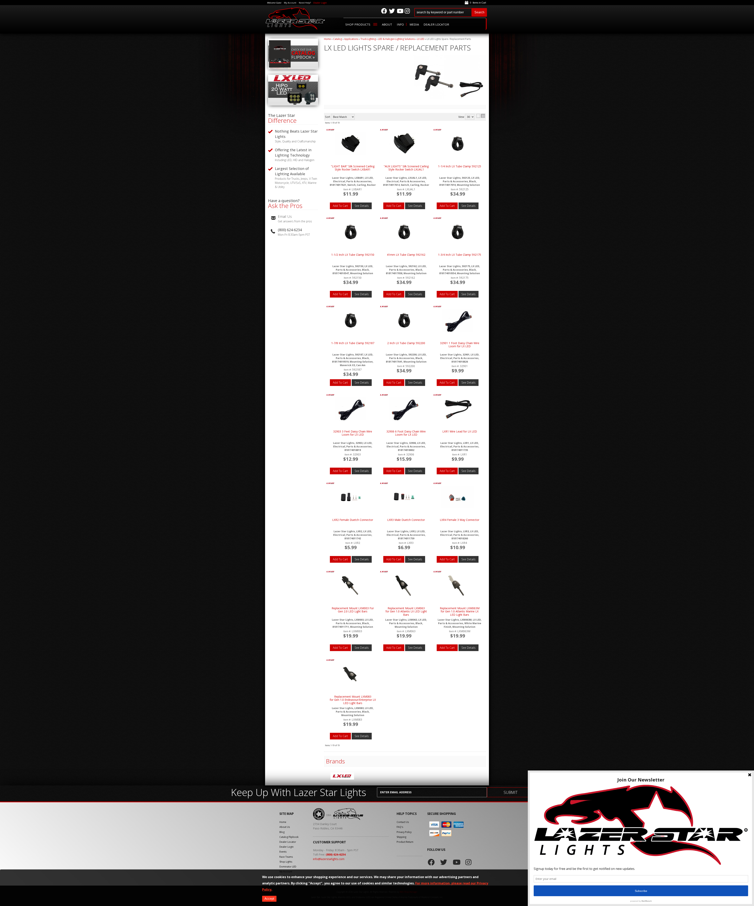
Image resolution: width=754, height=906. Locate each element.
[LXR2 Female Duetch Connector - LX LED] (330, 484)
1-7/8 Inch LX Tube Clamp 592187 (352, 343)
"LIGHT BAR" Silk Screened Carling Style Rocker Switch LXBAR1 (352, 168)
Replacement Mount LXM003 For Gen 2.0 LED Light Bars (353, 610)
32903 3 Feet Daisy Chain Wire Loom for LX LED (352, 433)
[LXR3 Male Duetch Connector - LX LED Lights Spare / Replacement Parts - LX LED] (404, 497)
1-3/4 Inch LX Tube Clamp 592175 (459, 255)
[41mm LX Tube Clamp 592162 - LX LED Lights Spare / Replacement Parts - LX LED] (404, 232)
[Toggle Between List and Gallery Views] (480, 116)
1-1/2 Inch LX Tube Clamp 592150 (352, 255)
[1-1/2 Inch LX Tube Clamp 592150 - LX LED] (330, 218)
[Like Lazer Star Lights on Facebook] (384, 11)
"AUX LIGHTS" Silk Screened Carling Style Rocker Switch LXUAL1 (406, 168)
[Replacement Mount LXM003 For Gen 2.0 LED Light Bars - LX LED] (330, 572)
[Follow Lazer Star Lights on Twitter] (392, 11)
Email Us (285, 216)
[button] (450, 12)
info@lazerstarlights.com (328, 859)
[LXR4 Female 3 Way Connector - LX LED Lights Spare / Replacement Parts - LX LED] (457, 497)
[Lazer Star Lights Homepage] (295, 18)
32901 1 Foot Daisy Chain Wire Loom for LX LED (459, 345)
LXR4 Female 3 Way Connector (459, 520)
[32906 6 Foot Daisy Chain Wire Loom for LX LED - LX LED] (384, 395)
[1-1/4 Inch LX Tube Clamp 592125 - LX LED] (437, 130)
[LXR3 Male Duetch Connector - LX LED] (384, 484)
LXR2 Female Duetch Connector (352, 520)
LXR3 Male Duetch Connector (406, 520)
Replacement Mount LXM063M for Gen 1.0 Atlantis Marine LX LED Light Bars (459, 612)
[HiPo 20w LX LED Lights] (293, 104)
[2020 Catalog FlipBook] (293, 68)
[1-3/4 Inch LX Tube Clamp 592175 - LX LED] (437, 218)
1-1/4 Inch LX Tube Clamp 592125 (459, 166)
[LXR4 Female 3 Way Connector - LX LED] (437, 484)
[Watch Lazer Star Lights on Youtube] (400, 11)
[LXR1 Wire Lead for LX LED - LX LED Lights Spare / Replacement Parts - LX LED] (457, 409)
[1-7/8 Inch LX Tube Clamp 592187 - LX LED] (330, 307)
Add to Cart (340, 206)
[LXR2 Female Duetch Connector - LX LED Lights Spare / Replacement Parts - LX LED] (351, 497)
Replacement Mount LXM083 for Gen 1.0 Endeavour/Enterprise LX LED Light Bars (353, 700)
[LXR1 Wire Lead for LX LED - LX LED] (437, 395)
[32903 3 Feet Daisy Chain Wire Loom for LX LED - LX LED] (330, 395)
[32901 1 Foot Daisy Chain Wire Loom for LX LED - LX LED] (437, 307)
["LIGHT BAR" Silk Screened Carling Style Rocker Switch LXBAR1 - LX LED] (330, 130)
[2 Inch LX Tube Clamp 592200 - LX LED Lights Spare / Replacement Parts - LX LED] (404, 321)
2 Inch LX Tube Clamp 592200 (406, 343)
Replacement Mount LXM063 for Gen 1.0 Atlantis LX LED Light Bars (406, 612)
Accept (269, 898)
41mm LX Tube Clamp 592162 (406, 255)
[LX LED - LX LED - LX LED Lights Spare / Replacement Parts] (342, 776)
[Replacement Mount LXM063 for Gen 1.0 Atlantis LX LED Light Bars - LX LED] (384, 572)
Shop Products (357, 24)
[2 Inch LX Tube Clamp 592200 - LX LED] (384, 307)
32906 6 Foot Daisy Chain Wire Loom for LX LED (406, 433)
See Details (362, 206)
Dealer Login (320, 2)
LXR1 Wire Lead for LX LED (459, 431)
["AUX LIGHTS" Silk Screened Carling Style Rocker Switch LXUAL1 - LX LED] (384, 130)
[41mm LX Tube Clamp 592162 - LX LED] (384, 218)
